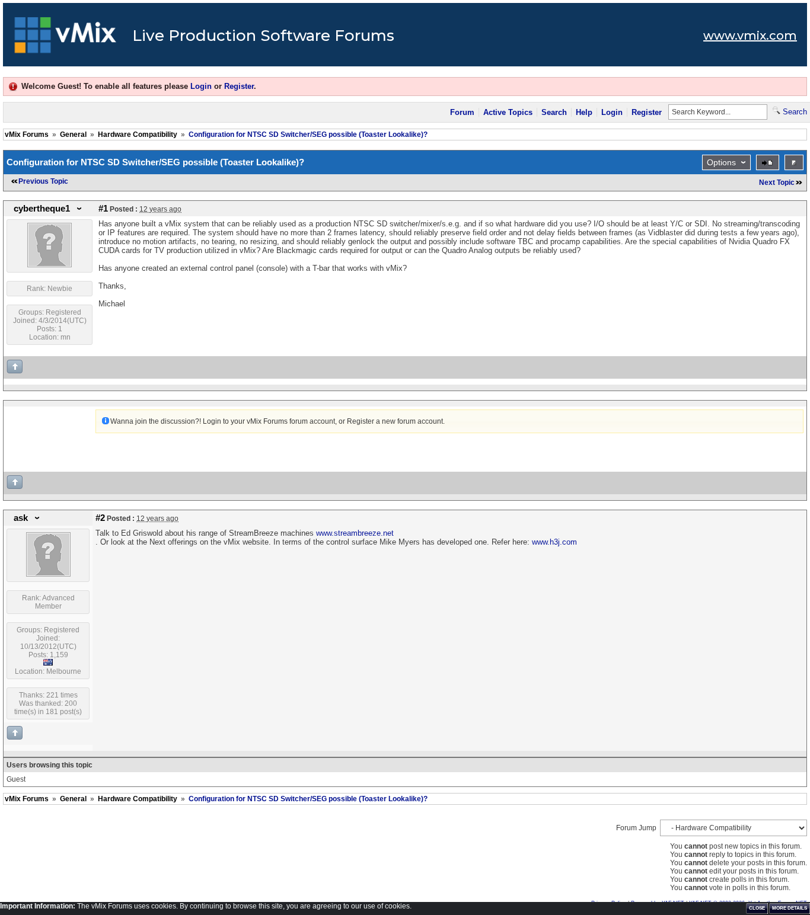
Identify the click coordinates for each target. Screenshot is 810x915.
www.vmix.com (750, 35)
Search (554, 112)
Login (201, 86)
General (73, 134)
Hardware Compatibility (137, 134)
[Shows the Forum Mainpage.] (65, 38)
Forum (462, 112)
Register (239, 86)
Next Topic (777, 182)
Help (584, 112)
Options (721, 162)
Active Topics (507, 112)
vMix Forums (27, 134)
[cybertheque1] (49, 265)
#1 (103, 208)
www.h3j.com (554, 542)
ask (21, 518)
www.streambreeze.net (355, 533)
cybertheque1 (42, 208)
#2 (100, 518)
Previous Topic (43, 181)
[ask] (48, 574)
